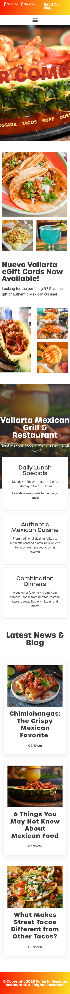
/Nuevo (29, 4)
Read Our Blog (52, 6)
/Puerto (12, 4)
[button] (35, 20)
